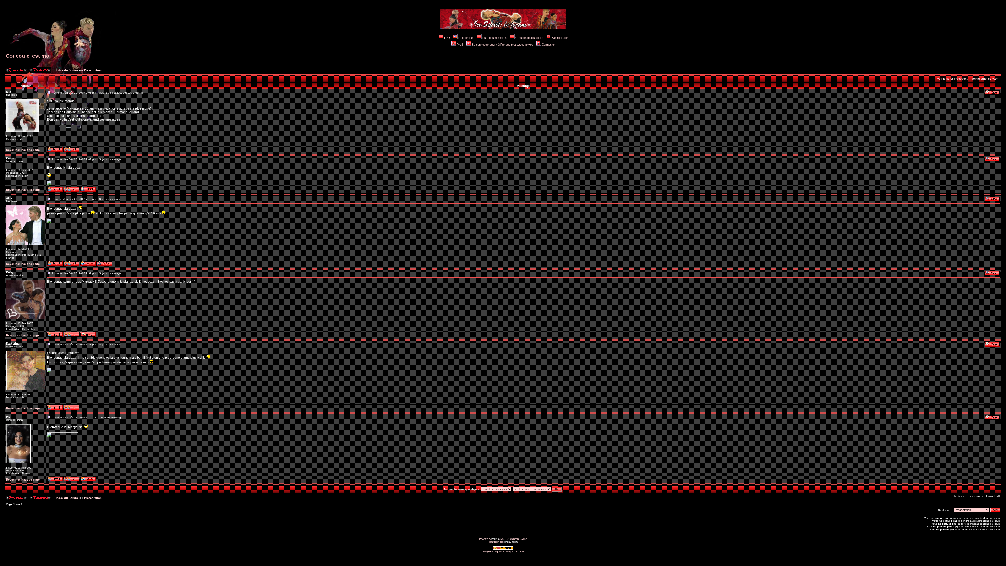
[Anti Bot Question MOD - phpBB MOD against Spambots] (503, 549)
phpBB (495, 538)
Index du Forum (66, 70)
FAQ (447, 37)
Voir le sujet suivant (984, 78)
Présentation (93, 70)
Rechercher (466, 37)
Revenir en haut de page (23, 149)
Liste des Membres (494, 37)
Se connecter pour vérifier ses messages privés (502, 44)
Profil (460, 44)
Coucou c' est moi (28, 56)
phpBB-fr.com (510, 541)
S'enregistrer (560, 37)
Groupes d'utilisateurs (529, 37)
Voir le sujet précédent (952, 78)
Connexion (548, 44)
